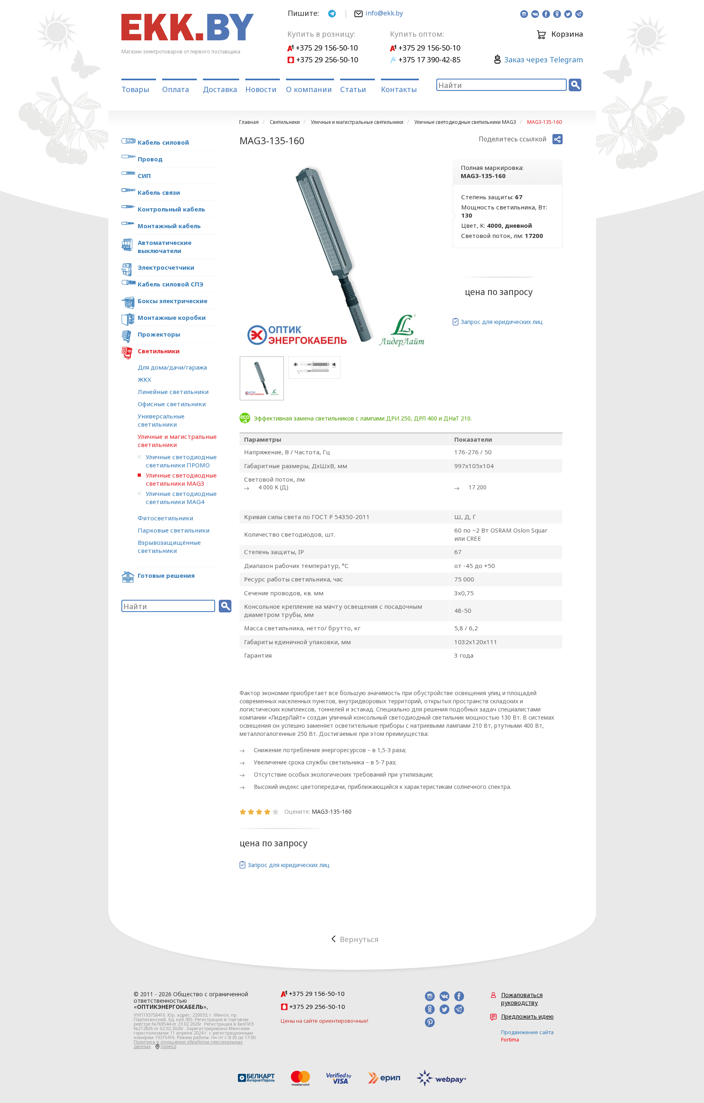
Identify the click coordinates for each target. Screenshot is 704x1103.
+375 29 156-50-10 (326, 48)
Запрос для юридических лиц (502, 322)
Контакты (399, 89)
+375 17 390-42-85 (428, 59)
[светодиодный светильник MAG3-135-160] (336, 255)
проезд (168, 1046)
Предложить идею (527, 1016)
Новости (261, 89)
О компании (309, 89)
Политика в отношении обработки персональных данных (188, 1044)
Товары (135, 89)
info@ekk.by (384, 13)
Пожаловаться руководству (522, 998)
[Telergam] (332, 13)
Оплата (175, 89)
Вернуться (359, 939)
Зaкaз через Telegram (543, 59)
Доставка (220, 89)
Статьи (353, 89)
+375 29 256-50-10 (326, 59)
